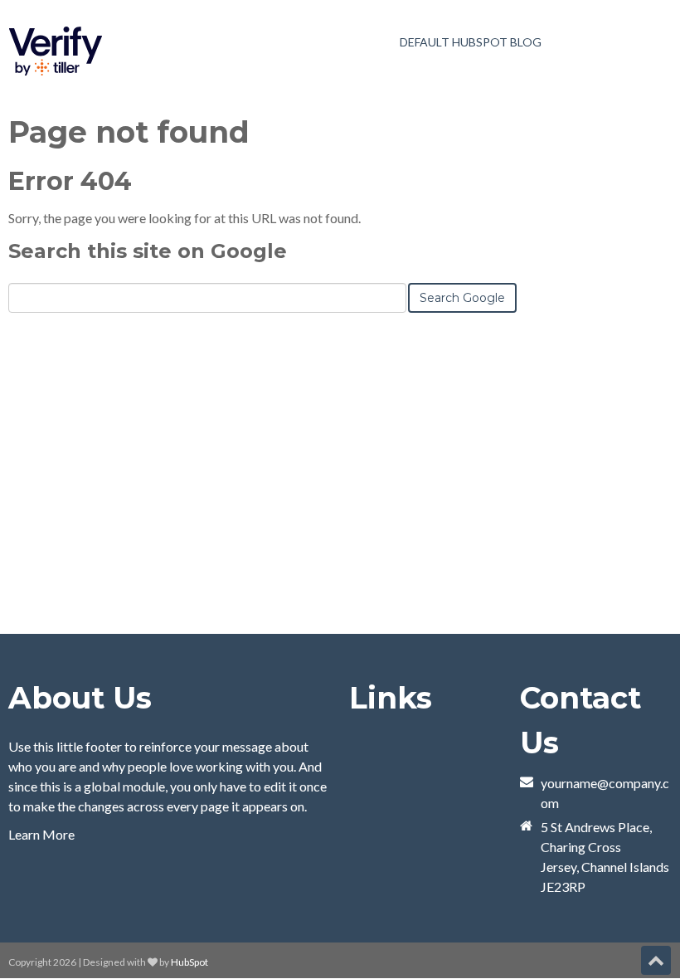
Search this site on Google (147, 251)
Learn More (41, 834)
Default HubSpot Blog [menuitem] (471, 42)
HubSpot (189, 962)
